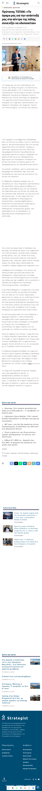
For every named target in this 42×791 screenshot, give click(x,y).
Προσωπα (17, 7)
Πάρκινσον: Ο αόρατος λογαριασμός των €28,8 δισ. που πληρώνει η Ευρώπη (26, 541)
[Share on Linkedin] (15, 38)
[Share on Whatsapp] (12, 38)
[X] (36, 779)
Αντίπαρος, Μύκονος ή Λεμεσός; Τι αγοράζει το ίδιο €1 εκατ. (15, 686)
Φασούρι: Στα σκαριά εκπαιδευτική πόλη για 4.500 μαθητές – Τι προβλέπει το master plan (20, 410)
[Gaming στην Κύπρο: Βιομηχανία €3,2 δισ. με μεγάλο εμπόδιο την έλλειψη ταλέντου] (35, 698)
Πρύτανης (34, 453)
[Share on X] (9, 38)
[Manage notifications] (37, 787)
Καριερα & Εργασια (8, 7)
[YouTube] (38, 779)
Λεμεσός (13, 453)
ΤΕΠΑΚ (4, 456)
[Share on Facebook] (6, 38)
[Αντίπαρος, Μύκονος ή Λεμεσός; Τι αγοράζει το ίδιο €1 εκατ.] (35, 686)
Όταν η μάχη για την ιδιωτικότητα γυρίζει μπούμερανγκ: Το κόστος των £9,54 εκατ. (19, 434)
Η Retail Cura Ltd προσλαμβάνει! (16, 676)
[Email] (18, 38)
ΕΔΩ (30, 363)
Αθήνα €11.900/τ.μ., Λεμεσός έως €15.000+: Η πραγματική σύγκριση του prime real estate (19, 442)
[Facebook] (33, 779)
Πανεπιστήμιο (23, 453)
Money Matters (19, 522)
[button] (3, 3)
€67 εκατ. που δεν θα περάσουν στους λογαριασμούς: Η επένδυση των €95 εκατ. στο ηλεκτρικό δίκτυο (20, 426)
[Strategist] (21, 3)
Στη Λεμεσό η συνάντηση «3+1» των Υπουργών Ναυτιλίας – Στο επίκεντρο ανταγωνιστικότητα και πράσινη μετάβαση (14, 664)
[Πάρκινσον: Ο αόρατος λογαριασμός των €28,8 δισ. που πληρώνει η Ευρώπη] (8, 542)
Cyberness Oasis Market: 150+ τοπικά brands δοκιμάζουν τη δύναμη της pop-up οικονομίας (20, 418)
